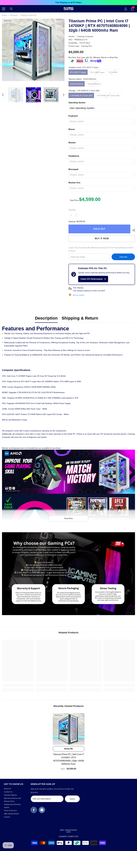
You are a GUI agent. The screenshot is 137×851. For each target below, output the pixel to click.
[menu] (3, 8)
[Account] (125, 8)
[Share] (132, 230)
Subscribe (123, 257)
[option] (68, 2)
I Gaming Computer (85, 36)
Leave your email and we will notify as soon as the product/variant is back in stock (100, 249)
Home (4, 15)
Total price (74, 200)
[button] (3, 95)
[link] (68, 573)
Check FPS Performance (92, 279)
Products (14, 15)
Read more (68, 518)
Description (46, 318)
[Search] (11, 8)
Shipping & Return (80, 318)
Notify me (68, 749)
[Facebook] (34, 810)
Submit (72, 799)
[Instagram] (42, 810)
